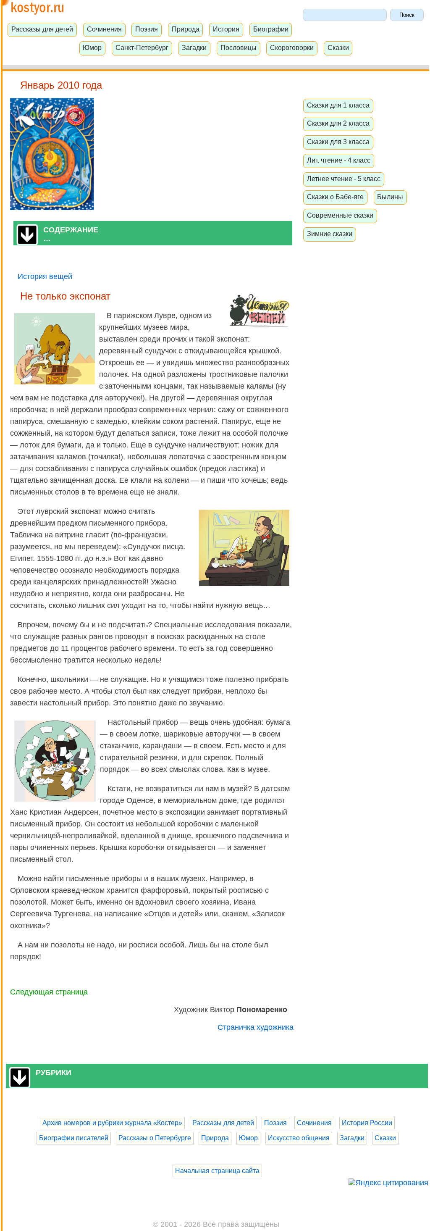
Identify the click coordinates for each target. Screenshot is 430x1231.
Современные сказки (340, 215)
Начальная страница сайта (217, 1170)
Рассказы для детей (42, 29)
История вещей (45, 276)
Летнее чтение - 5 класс (343, 178)
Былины (390, 196)
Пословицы (238, 47)
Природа (185, 29)
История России (367, 1122)
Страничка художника (256, 1027)
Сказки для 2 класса (338, 123)
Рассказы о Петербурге (154, 1138)
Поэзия (146, 29)
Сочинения (104, 29)
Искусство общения (299, 1138)
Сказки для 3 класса (338, 141)
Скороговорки (292, 47)
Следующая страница (49, 992)
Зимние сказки (329, 233)
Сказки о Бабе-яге (335, 196)
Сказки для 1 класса (338, 105)
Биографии (270, 29)
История (226, 29)
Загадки (194, 47)
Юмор (92, 47)
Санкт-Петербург (141, 47)
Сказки (338, 47)
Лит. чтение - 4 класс (338, 160)
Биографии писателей (73, 1138)
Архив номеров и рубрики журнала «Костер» (112, 1122)
